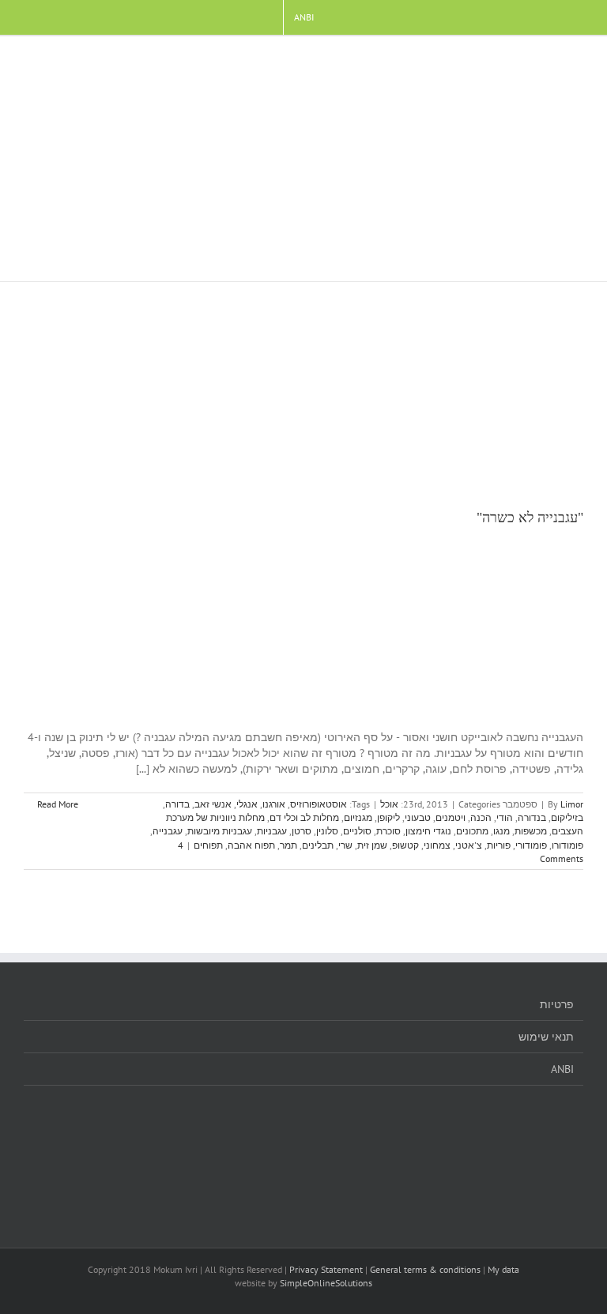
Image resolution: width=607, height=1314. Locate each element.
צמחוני (437, 845)
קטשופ (405, 845)
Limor (571, 804)
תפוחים (208, 845)
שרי (345, 845)
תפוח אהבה (251, 845)
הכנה (481, 817)
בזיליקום (567, 817)
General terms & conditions (425, 1269)
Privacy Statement (326, 1269)
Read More (56, 804)
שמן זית (372, 845)
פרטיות (557, 1004)
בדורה (177, 804)
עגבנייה (168, 831)
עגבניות (272, 831)
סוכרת (388, 831)
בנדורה (532, 817)
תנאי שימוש (546, 1037)
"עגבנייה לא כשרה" (530, 517)
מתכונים (472, 831)
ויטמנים (450, 817)
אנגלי (247, 804)
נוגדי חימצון (428, 831)
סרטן (301, 831)
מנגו (501, 831)
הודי (504, 817)
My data (503, 1269)
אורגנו (273, 804)
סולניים (357, 831)
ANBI (562, 1069)
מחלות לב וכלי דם (304, 817)
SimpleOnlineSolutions (326, 1283)
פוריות (499, 845)
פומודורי (531, 845)
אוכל (389, 804)
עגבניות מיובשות (219, 831)
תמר (288, 845)
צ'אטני (468, 845)
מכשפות (531, 831)
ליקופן (388, 817)
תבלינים (318, 845)
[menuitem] (304, 17)
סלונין (327, 831)
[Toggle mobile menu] (577, 60)
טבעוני (418, 817)
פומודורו (567, 845)
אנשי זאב (213, 804)
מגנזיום (358, 817)
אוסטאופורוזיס (318, 804)
